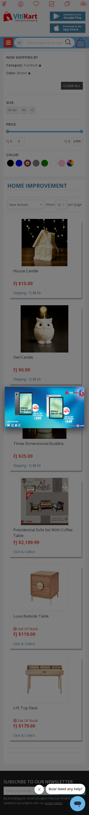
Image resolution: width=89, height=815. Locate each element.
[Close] (77, 393)
